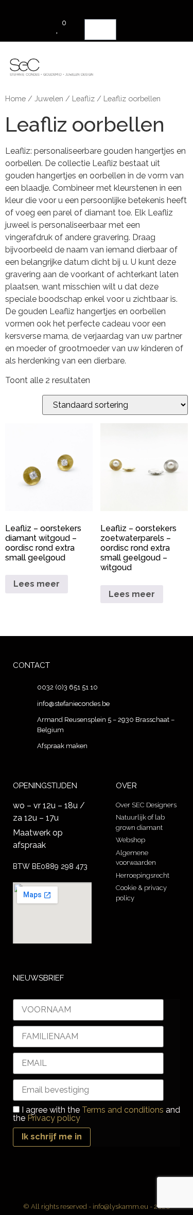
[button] (163, 62)
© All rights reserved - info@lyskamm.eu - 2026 (96, 1206)
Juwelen (48, 98)
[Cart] (100, 29)
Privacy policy (53, 1118)
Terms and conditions (123, 1110)
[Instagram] (107, 1189)
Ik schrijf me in (52, 1136)
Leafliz (83, 98)
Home (15, 98)
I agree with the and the (96, 1114)
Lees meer (36, 584)
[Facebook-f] (87, 1189)
